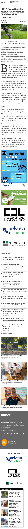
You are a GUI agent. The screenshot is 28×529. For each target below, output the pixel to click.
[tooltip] (4, 434)
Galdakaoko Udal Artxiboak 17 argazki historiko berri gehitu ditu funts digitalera (15, 326)
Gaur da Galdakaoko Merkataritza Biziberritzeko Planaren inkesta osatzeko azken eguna (13, 311)
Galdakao (10, 6)
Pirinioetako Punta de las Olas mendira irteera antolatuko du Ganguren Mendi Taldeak (12, 283)
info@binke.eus (12, 430)
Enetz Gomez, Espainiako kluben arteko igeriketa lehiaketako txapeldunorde (13, 274)
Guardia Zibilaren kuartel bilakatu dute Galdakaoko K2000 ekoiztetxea (12, 356)
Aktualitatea (4, 6)
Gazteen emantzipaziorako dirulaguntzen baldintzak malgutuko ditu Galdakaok (14, 266)
